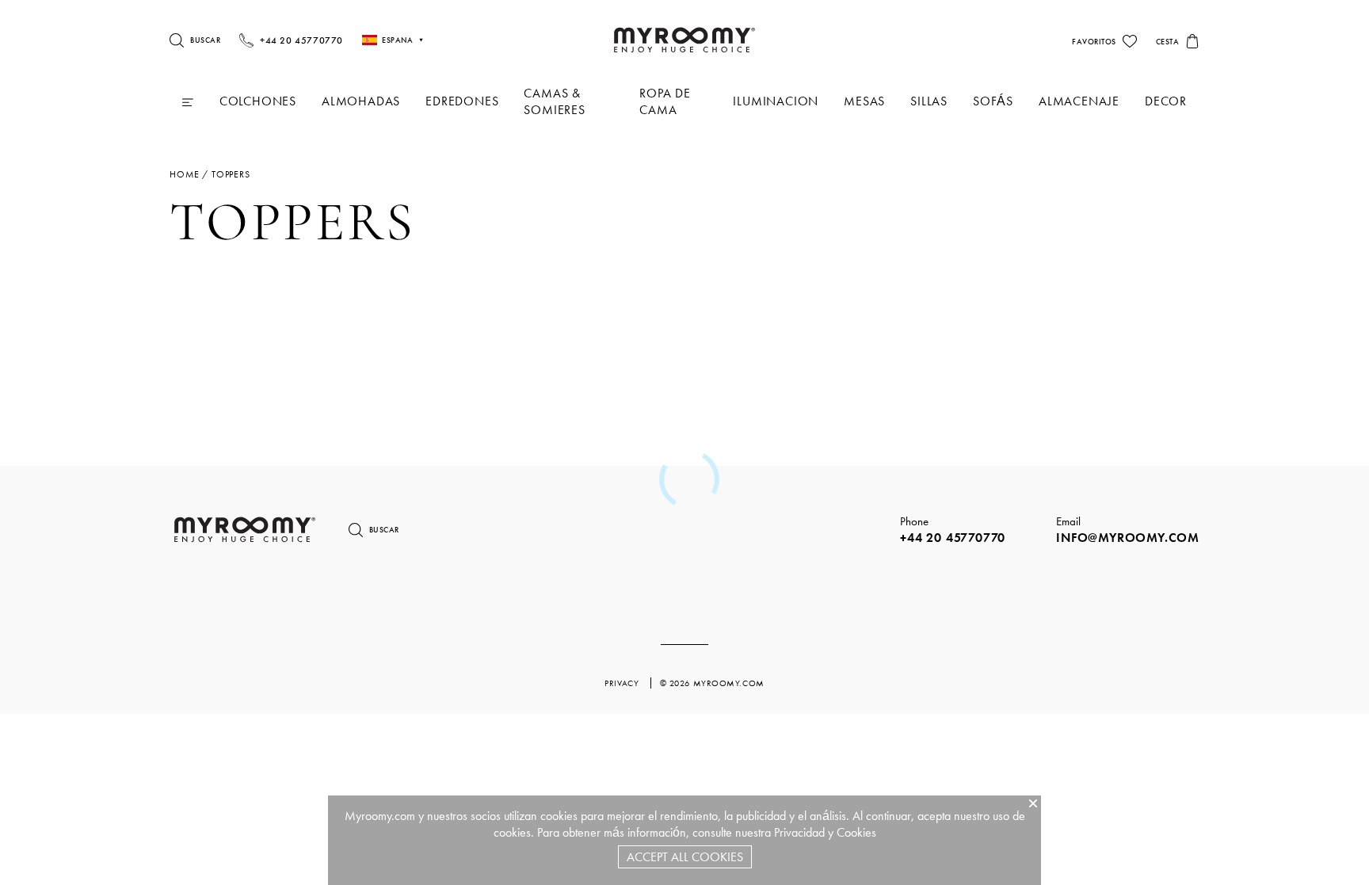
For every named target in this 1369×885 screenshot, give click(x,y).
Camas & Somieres (554, 101)
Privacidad (799, 832)
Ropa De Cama (665, 101)
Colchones (257, 101)
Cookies (856, 832)
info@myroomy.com (1127, 537)
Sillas (929, 101)
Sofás (993, 101)
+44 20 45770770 (952, 537)
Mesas (864, 101)
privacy (622, 683)
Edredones (461, 101)
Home (184, 174)
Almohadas (361, 101)
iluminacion (775, 101)
